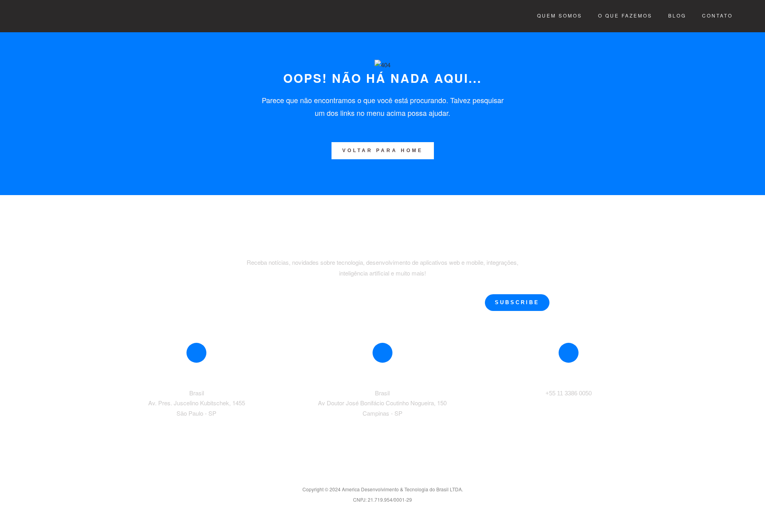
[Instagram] (399, 474)
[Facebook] (365, 474)
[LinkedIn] (382, 474)
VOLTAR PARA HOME (382, 150)
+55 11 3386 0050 (568, 393)
